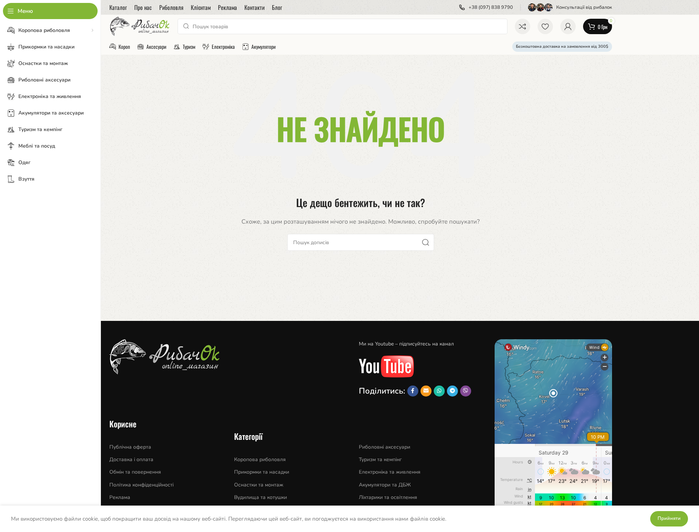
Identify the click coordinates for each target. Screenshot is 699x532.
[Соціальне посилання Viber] (465, 391)
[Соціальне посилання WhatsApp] (439, 391)
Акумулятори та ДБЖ (385, 484)
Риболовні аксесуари (384, 447)
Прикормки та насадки (261, 471)
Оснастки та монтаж (258, 484)
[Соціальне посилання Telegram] (452, 391)
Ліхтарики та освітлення (388, 497)
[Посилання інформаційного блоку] (486, 7)
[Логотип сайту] (140, 26)
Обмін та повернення (135, 471)
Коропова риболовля (260, 459)
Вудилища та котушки (260, 497)
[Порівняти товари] (522, 26)
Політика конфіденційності (141, 484)
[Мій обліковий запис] (568, 26)
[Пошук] (425, 242)
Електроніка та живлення (390, 471)
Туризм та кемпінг (380, 459)
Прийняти (669, 518)
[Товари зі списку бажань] (545, 26)
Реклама (119, 497)
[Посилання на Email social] (426, 391)
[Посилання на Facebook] (412, 391)
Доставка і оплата (131, 459)
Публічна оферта (130, 447)
